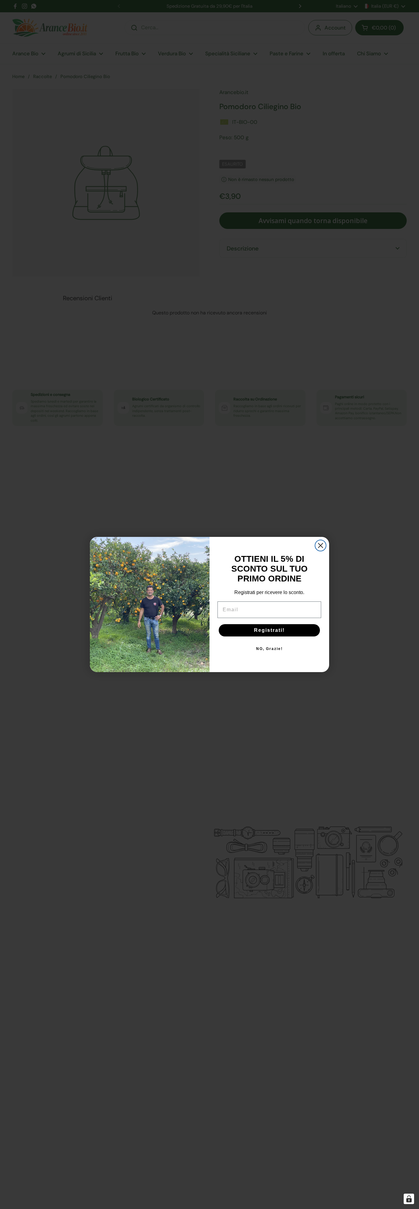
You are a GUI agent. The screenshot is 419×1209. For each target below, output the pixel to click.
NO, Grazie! (269, 649)
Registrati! (269, 630)
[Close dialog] (320, 545)
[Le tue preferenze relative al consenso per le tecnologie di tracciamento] (409, 1199)
